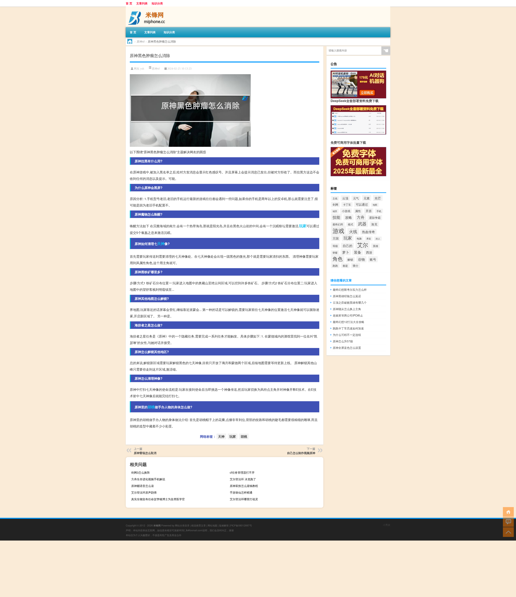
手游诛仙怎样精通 (241, 492)
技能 (336, 217)
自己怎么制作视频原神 (301, 453)
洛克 (374, 224)
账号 (373, 259)
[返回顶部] (507, 531)
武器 (362, 224)
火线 (353, 231)
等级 (335, 246)
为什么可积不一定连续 (347, 335)
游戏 (338, 230)
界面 (368, 238)
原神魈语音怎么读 (142, 486)
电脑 (359, 238)
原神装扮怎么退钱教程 (244, 486)
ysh (142, 68)
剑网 (335, 204)
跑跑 (335, 266)
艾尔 (362, 245)
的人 (378, 238)
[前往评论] (507, 521)
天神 (160, 243)
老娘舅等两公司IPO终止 (348, 315)
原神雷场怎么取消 (145, 453)
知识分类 (157, 3)
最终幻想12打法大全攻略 (348, 322)
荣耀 (335, 252)
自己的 (347, 245)
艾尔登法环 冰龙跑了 (243, 479)
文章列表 (142, 3)
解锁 (350, 259)
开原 (369, 211)
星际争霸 (375, 218)
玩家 (302, 225)
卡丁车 (347, 204)
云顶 (345, 198)
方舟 (360, 217)
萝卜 (345, 252)
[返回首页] (507, 511)
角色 (338, 258)
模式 (350, 224)
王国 (336, 238)
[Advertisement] (121, 569)
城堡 (335, 211)
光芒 (378, 198)
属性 (358, 211)
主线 (335, 198)
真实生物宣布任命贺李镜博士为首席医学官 (158, 499)
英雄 (375, 246)
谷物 (361, 259)
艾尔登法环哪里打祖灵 (244, 499)
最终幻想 (338, 224)
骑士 (355, 266)
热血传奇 (368, 231)
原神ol (141, 41)
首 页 (129, 3)
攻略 (348, 217)
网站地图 (212, 525)
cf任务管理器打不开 (242, 472)
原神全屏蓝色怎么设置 (347, 348)
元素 (367, 198)
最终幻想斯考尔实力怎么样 (350, 290)
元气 (356, 198)
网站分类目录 (182, 525)
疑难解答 (224, 525)
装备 (357, 252)
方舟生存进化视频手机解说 (148, 479)
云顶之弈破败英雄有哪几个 (350, 302)
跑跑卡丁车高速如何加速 (348, 328)
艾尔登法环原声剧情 (144, 492)
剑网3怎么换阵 (140, 472)
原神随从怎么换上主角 (347, 309)
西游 (369, 252)
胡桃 (151, 406)
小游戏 (346, 211)
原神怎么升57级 (343, 341)
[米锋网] (147, 8)
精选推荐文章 (198, 525)
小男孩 (386, 524)
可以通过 (362, 204)
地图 (375, 204)
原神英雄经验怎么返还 (347, 296)
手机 (379, 211)
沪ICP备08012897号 (240, 525)
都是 (345, 266)
